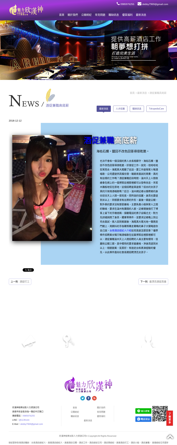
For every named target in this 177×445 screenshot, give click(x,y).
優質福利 (127, 14)
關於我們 (73, 14)
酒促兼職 (99, 140)
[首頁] (26, 9)
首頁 (61, 14)
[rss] (94, 398)
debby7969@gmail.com (155, 4)
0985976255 (127, 4)
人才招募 (120, 108)
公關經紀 (86, 14)
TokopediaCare (156, 108)
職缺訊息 (114, 14)
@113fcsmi (24, 420)
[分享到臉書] (88, 398)
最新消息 (141, 14)
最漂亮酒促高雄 (157, 281)
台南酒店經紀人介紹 (120, 230)
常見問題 (100, 14)
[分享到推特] (82, 398)
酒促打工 (24, 281)
